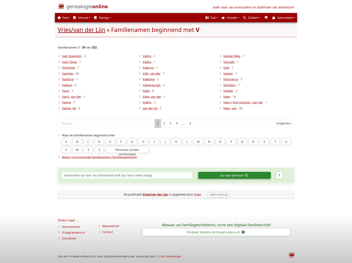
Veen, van (230, 108)
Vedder (228, 91)
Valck (65, 91)
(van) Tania (69, 62)
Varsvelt (228, 62)
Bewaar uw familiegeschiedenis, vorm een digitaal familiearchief (216, 225)
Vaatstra (68, 79)
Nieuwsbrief (110, 226)
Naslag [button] (103, 18)
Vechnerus (230, 79)
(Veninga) (68, 68)
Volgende (282, 123)
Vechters (229, 85)
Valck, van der (71, 97)
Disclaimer (69, 238)
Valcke (66, 102)
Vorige (67, 123)
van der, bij (150, 108)
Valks (146, 91)
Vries (197, 194)
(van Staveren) (72, 56)
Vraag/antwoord (73, 232)
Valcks (147, 56)
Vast (226, 68)
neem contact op (218, 194)
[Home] (291, 255)
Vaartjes (67, 73)
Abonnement (71, 227)
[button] (211, 17)
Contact (107, 232)
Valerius (148, 68)
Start (65, 18)
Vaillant (67, 85)
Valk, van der (151, 73)
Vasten (228, 73)
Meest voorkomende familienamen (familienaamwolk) (99, 157)
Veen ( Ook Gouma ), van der (243, 102)
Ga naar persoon (232, 175)
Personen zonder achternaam (127, 150)
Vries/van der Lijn (81, 30)
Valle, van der (152, 97)
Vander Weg (231, 56)
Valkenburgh (152, 85)
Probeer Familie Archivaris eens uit (214, 232)
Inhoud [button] (82, 18)
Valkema (149, 79)
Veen (226, 97)
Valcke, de (69, 108)
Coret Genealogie (169, 256)
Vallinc (147, 102)
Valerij (147, 62)
